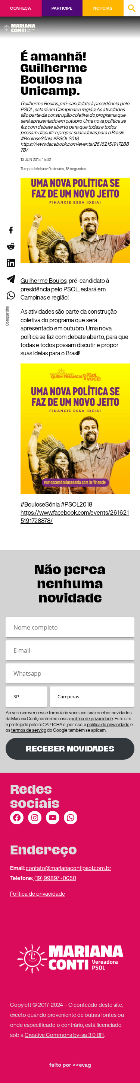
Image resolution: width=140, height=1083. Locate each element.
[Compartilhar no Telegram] (10, 279)
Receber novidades (70, 748)
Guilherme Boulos (43, 280)
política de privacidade (92, 718)
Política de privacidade (37, 893)
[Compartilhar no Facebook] (10, 230)
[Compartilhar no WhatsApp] (10, 295)
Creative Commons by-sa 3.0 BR (64, 1035)
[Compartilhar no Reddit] (10, 246)
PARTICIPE (62, 8)
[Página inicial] (21, 25)
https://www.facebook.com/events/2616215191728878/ (75, 516)
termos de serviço (28, 730)
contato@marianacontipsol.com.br (68, 868)
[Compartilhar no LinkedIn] (10, 263)
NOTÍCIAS (102, 8)
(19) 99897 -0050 (54, 878)
